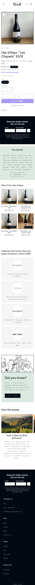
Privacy (5, 527)
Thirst (20, 584)
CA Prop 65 (7, 535)
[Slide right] (21, 465)
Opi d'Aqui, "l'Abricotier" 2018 (9, 207)
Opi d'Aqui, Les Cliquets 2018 (9, 231)
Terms (5, 531)
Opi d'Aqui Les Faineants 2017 (26, 207)
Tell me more (12, 395)
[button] (4, 4)
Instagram (6, 569)
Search (5, 558)
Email (6, 127)
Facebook (6, 573)
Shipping (3, 69)
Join (4, 550)
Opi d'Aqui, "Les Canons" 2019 (26, 231)
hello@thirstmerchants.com (12, 511)
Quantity (4, 86)
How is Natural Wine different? (17, 436)
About (5, 523)
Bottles (5, 546)
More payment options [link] (17, 105)
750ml (6, 82)
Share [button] (5, 110)
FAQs (4, 503)
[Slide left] (14, 465)
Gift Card (6, 554)
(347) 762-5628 (8, 507)
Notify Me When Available (10, 72)
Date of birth (20, 127)
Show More (17, 174)
